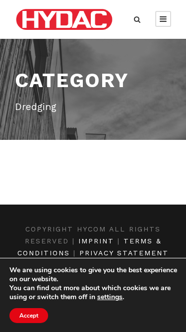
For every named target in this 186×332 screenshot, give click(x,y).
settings (110, 297)
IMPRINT (96, 241)
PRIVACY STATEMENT (124, 253)
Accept (28, 316)
